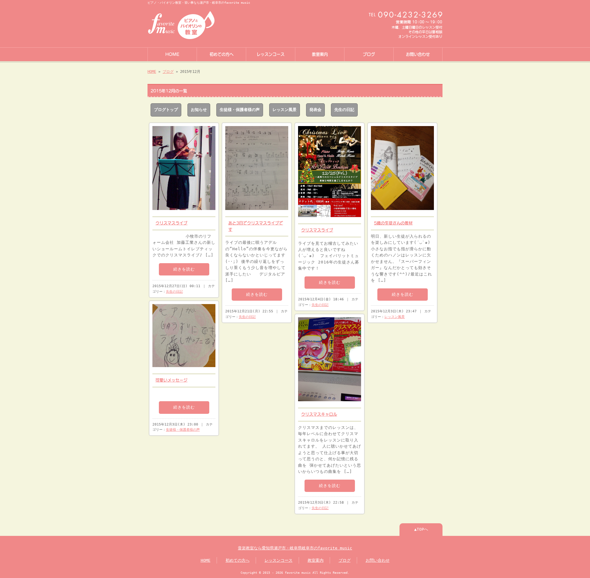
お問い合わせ (418, 54)
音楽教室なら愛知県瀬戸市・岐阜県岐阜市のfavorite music (295, 548)
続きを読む (184, 269)
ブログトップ (166, 109)
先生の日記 (344, 109)
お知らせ (199, 109)
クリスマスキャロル (319, 414)
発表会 (315, 109)
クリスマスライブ (171, 223)
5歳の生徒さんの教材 (393, 223)
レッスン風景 (285, 109)
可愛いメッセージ (171, 380)
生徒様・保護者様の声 (240, 109)
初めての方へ (222, 54)
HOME (172, 54)
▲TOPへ (421, 529)
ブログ (369, 54)
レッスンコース (271, 54)
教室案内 (320, 54)
